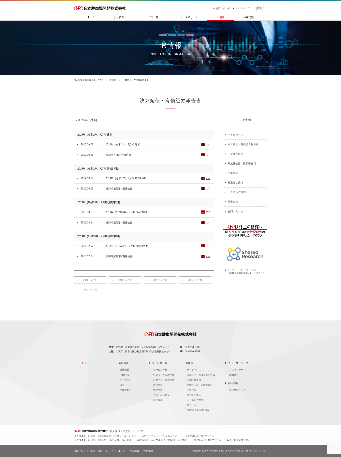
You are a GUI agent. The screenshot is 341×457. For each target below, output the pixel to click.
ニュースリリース (187, 17)
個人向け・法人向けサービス (126, 431)
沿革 (122, 385)
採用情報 (249, 17)
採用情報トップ (237, 390)
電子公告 (233, 201)
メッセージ (125, 379)
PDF (208, 144)
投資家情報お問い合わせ (200, 410)
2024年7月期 (160, 280)
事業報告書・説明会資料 (242, 163)
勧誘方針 (134, 451)
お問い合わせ (223, 8)
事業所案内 (125, 389)
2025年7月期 (125, 280)
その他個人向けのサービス (199, 435)
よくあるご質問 (237, 192)
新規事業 (158, 400)
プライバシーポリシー (116, 451)
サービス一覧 (150, 17)
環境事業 (158, 389)
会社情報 (119, 17)
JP (258, 8)
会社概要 (124, 369)
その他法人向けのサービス (207, 439)
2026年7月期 (90, 280)
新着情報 (234, 374)
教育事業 (158, 385)
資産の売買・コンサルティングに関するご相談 (162, 439)
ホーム (91, 17)
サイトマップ (243, 8)
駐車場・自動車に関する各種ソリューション (112, 435)
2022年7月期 (90, 289)
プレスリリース (237, 369)
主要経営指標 (235, 153)
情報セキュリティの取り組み (88, 451)
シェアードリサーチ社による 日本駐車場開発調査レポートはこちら (246, 271)
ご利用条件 (147, 451)
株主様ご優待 (235, 182)
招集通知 (233, 172)
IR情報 (221, 17)
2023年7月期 (195, 280)
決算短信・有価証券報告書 (243, 144)
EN (261, 8)
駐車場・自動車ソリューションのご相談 (109, 439)
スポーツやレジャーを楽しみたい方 (161, 435)
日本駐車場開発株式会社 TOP (88, 80)
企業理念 (124, 374)
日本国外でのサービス (239, 439)
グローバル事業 (161, 395)
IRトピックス (235, 134)
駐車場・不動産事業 (163, 374)
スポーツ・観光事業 (163, 379)
